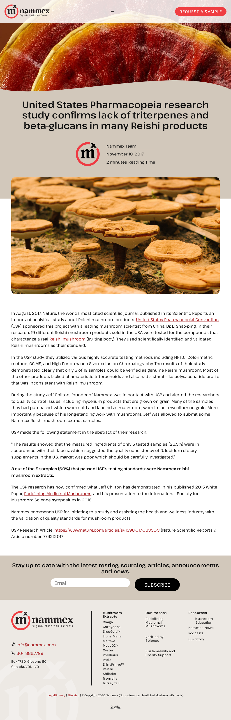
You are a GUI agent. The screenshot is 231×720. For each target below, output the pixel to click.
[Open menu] (112, 11)
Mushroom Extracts (112, 614)
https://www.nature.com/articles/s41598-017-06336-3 (107, 530)
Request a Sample (201, 11)
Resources (197, 613)
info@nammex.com (36, 644)
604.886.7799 (29, 653)
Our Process (156, 613)
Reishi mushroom (67, 339)
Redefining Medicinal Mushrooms (57, 493)
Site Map (73, 695)
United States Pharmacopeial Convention (177, 319)
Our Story (196, 639)
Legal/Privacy (56, 695)
